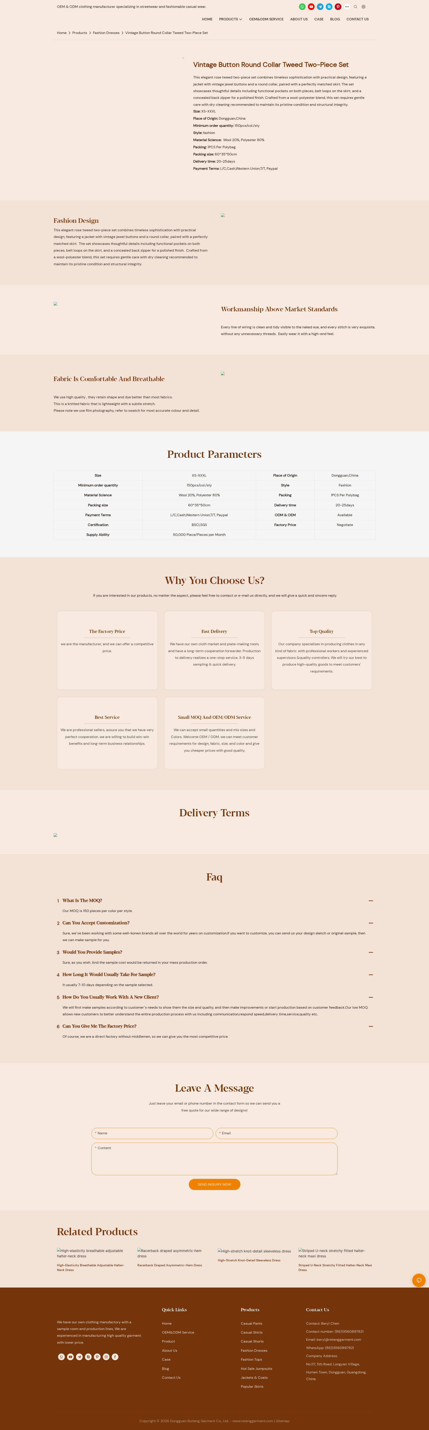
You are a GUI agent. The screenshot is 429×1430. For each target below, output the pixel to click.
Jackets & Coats (254, 1377)
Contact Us (171, 1377)
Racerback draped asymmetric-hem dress (169, 1265)
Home (167, 1323)
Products (79, 32)
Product (168, 1341)
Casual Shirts (252, 1332)
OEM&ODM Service (178, 1332)
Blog (165, 1368)
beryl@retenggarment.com (339, 1339)
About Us (169, 1350)
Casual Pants (251, 1323)
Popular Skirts (252, 1386)
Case (166, 1359)
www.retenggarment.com (252, 1421)
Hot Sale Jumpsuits (256, 1368)
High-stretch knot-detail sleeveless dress (249, 1260)
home (62, 32)
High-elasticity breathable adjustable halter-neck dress (90, 1267)
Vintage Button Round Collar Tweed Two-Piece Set (166, 32)
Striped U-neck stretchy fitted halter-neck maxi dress (335, 1267)
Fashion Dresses (106, 32)
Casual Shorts (252, 1341)
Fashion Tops (251, 1359)
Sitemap (283, 1421)
